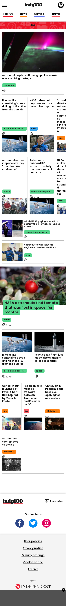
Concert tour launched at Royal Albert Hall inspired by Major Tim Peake (10, 393)
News (23, 14)
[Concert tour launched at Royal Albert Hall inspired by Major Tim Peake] (11, 424)
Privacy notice (33, 548)
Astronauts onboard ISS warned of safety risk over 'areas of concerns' (41, 166)
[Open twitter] (33, 523)
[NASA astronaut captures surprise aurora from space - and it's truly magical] (42, 143)
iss (26, 411)
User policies (33, 541)
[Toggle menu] (5, 5)
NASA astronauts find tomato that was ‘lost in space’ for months (31, 307)
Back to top (56, 501)
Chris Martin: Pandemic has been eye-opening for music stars (54, 392)
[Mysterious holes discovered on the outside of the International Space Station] (14, 143)
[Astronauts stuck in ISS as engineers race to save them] (12, 252)
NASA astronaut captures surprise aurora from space (42, 103)
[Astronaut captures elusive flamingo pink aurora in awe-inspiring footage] (33, 52)
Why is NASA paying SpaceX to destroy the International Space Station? (42, 224)
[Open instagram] (46, 523)
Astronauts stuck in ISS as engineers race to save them (40, 246)
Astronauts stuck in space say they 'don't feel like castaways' (13, 164)
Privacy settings (32, 555)
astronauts (9, 451)
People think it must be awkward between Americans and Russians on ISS (33, 395)
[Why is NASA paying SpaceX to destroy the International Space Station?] (12, 228)
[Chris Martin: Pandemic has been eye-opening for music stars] (54, 424)
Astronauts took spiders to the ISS (10, 441)
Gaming (39, 14)
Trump (56, 14)
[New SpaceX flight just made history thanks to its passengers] (49, 342)
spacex (39, 371)
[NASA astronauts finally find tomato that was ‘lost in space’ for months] (33, 289)
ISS (5, 411)
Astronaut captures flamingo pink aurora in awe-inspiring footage (30, 76)
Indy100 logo (33, 5)
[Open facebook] (19, 523)
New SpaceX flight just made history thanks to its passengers (48, 358)
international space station (42, 191)
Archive (33, 569)
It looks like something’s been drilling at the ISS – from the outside (14, 105)
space (7, 191)
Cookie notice (33, 562)
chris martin (52, 411)
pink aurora (9, 85)
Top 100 (8, 14)
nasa (33, 128)
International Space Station (15, 128)
